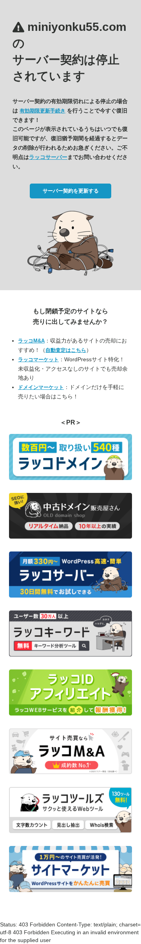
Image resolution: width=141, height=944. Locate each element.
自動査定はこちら (65, 350)
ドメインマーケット (41, 387)
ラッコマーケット (38, 359)
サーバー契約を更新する (71, 191)
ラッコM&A (31, 341)
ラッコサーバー (48, 157)
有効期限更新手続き (42, 111)
